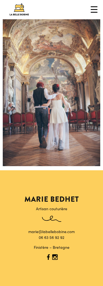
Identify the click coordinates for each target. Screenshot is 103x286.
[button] (95, 9)
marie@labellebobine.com (51, 231)
